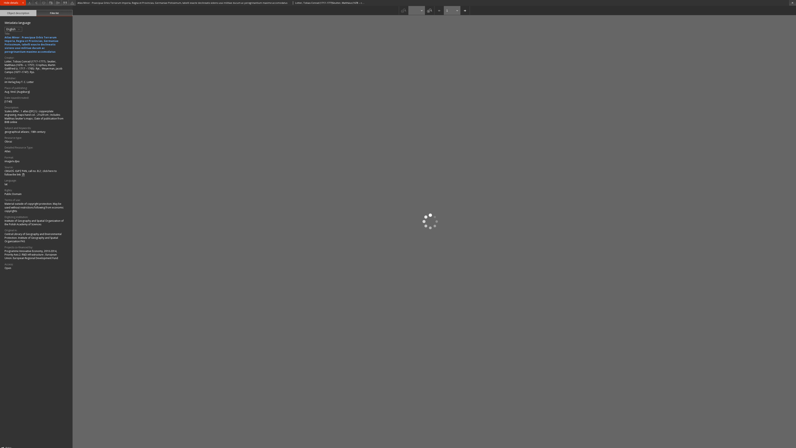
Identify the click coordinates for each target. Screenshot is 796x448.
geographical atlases (17, 132)
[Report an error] (72, 3)
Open (8, 268)
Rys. (32, 72)
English (11, 29)
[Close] (792, 3)
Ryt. (38, 68)
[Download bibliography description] (57, 3)
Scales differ (12, 111)
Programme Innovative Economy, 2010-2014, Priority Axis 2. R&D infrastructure (31, 252)
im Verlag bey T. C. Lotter (19, 82)
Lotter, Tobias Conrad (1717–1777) (25, 61)
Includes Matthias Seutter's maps (32, 116)
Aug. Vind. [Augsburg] (17, 92)
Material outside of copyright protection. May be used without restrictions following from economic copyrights (34, 207)
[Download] (29, 3)
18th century (38, 132)
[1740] (8, 101)
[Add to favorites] (43, 3)
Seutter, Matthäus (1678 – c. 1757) (30, 63)
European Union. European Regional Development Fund (31, 256)
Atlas (7, 151)
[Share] (36, 3)
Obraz (8, 141)
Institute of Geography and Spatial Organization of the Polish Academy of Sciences (34, 222)
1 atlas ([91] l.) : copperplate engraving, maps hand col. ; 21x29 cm (29, 113)
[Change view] (50, 3)
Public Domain (13, 194)
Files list (54, 13)
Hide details (11, 3)
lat (6, 184)
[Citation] (65, 3)
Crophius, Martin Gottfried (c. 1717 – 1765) (30, 66)
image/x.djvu (12, 161)
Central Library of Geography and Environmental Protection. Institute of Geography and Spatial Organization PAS (33, 237)
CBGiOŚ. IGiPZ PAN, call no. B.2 (23, 171)
